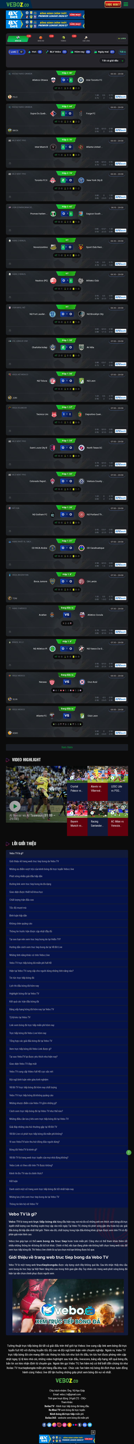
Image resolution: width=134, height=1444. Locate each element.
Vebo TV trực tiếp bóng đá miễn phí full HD (30, 962)
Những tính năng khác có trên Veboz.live (29, 955)
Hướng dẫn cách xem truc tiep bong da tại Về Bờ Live (35, 947)
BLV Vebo (58, 51)
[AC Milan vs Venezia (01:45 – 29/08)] (118, 809)
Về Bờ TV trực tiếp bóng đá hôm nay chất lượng (33, 1087)
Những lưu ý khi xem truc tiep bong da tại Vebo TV (34, 1197)
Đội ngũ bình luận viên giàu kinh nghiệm (28, 1079)
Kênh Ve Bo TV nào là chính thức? (26, 1173)
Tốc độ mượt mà (17, 907)
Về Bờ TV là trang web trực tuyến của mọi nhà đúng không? (38, 1157)
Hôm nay (82, 51)
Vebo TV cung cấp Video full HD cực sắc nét (31, 1071)
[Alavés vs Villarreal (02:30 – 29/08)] (97, 774)
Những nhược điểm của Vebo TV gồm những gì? (33, 1103)
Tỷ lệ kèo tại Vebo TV (19, 1017)
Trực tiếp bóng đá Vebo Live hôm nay (27, 1033)
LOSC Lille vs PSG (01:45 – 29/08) (116, 789)
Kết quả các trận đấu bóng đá (24, 1001)
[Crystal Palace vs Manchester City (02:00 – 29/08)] (77, 774)
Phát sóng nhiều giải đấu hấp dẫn (25, 876)
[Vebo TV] (18, 4)
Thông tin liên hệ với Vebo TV (23, 1204)
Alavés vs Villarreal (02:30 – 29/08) (96, 789)
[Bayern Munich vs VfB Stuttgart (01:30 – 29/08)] (77, 809)
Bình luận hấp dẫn (18, 915)
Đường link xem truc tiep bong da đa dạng (30, 884)
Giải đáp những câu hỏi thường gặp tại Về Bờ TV (33, 1126)
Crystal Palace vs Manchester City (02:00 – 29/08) (76, 789)
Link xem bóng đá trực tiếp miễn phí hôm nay (31, 1025)
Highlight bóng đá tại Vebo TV (24, 993)
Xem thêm (67, 747)
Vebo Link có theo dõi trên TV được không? (31, 1165)
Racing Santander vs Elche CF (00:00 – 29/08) (97, 824)
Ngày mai (106, 51)
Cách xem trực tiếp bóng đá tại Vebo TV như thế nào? (36, 1111)
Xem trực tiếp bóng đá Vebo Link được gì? (30, 1048)
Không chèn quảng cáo (20, 923)
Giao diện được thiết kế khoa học (26, 892)
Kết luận (13, 1181)
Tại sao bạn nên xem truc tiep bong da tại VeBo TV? (35, 939)
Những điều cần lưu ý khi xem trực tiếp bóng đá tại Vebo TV (39, 1118)
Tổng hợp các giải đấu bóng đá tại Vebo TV (30, 1040)
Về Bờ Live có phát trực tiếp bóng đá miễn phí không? (36, 1133)
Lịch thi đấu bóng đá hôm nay (24, 985)
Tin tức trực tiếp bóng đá (21, 977)
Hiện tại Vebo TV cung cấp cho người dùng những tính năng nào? (41, 970)
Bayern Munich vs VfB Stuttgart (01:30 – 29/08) (75, 824)
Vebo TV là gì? (16, 853)
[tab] (18, 39)
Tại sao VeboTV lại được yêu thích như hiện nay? (33, 1056)
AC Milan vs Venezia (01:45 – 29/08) (117, 824)
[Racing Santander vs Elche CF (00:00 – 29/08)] (97, 809)
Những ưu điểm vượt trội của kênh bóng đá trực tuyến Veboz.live (41, 869)
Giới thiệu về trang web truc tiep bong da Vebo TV (34, 861)
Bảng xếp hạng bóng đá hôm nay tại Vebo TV (31, 1009)
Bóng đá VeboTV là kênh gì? (23, 1149)
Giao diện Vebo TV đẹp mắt (23, 1063)
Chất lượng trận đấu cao (21, 899)
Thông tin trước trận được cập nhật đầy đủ (30, 931)
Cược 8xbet (113, 4)
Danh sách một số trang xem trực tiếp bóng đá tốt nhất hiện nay (41, 1189)
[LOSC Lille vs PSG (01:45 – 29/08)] (118, 774)
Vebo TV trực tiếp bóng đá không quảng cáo (31, 1095)
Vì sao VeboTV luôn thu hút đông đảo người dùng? (34, 1141)
